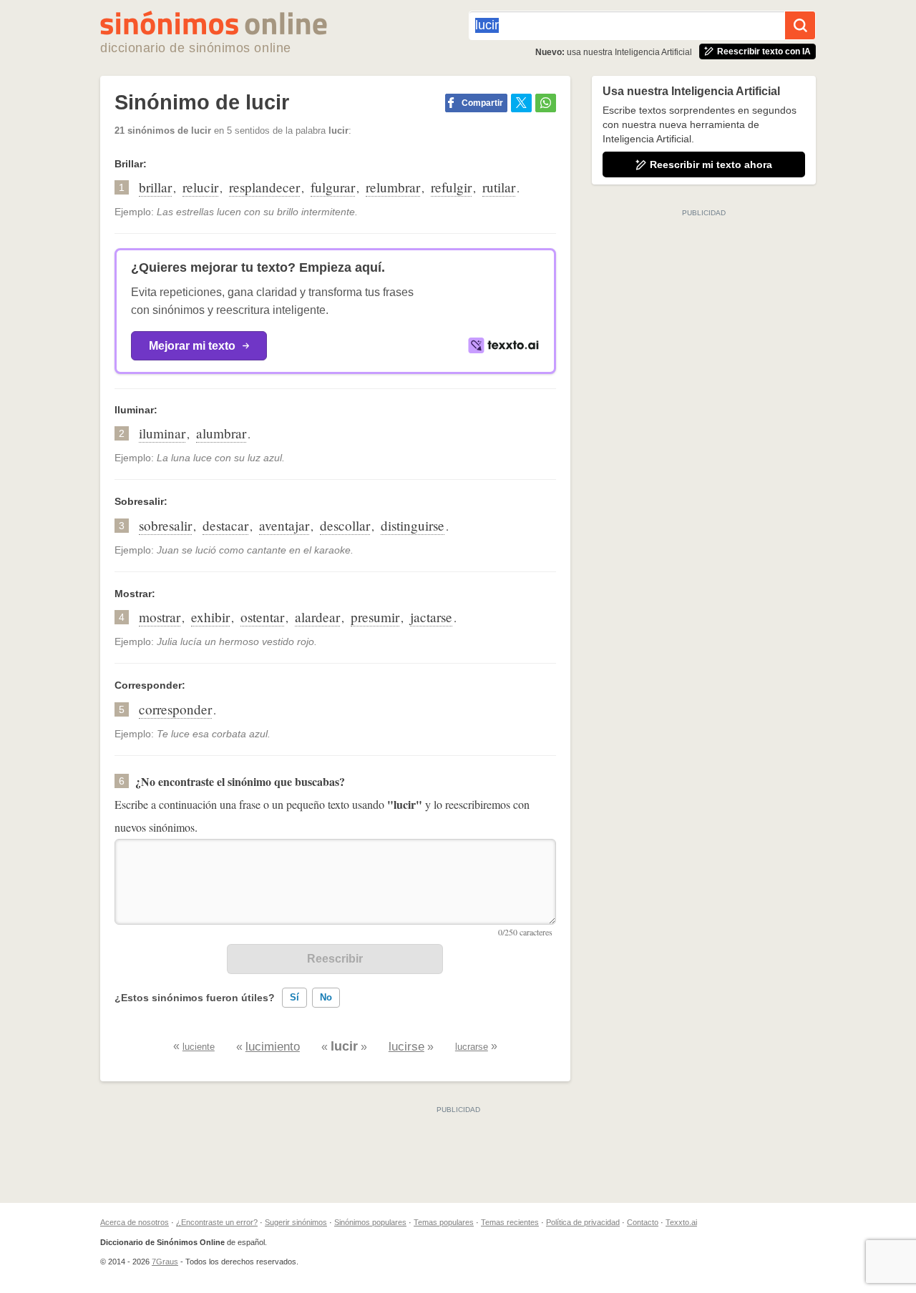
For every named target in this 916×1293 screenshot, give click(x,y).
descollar (345, 525)
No (326, 997)
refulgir (451, 187)
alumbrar (221, 433)
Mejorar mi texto (192, 346)
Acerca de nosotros (134, 1222)
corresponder (175, 709)
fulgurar (333, 187)
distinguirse (412, 525)
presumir (375, 617)
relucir (200, 187)
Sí (294, 997)
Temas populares (444, 1222)
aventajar (284, 525)
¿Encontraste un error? (217, 1222)
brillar (155, 187)
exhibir (210, 617)
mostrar (159, 617)
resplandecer (264, 187)
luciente (198, 1046)
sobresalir (165, 525)
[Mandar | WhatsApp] (545, 103)
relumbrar (393, 187)
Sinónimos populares (370, 1222)
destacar (225, 525)
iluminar (162, 433)
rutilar (498, 187)
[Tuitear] (521, 103)
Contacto (642, 1222)
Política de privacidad (583, 1222)
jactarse (431, 617)
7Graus (165, 1261)
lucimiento (272, 1047)
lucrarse (471, 1046)
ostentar (262, 617)
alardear (317, 617)
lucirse (406, 1047)
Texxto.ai (681, 1222)
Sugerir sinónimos (296, 1222)
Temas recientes (510, 1222)
